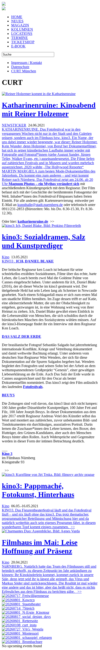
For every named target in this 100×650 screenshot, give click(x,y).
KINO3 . (9, 261)
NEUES (17, 21)
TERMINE (19, 38)
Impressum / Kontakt (26, 63)
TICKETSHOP (22, 42)
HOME (16, 17)
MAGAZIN (20, 25)
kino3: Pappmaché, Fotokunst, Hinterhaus (38, 490)
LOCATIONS (21, 34)
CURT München (23, 71)
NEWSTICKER (14, 125)
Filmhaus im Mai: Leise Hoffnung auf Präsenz (39, 546)
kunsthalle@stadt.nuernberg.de (40, 205)
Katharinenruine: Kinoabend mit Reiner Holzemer (49, 109)
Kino (5, 257)
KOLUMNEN (22, 29)
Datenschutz (20, 67)
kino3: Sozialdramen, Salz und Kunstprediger (43, 241)
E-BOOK (18, 46)
